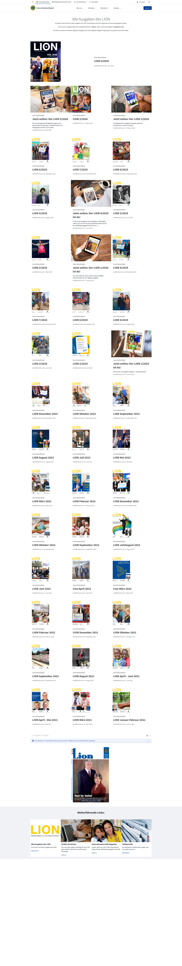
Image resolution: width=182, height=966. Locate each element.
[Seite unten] (94, 800)
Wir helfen (91, 8)
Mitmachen (104, 8)
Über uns (79, 8)
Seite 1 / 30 (85, 800)
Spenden (147, 8)
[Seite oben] (90, 800)
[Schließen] (148, 741)
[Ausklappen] (99, 800)
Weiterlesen (35, 851)
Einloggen (142, 2)
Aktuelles (116, 8)
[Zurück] (32, 735)
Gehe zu (63, 855)
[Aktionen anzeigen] (150, 735)
